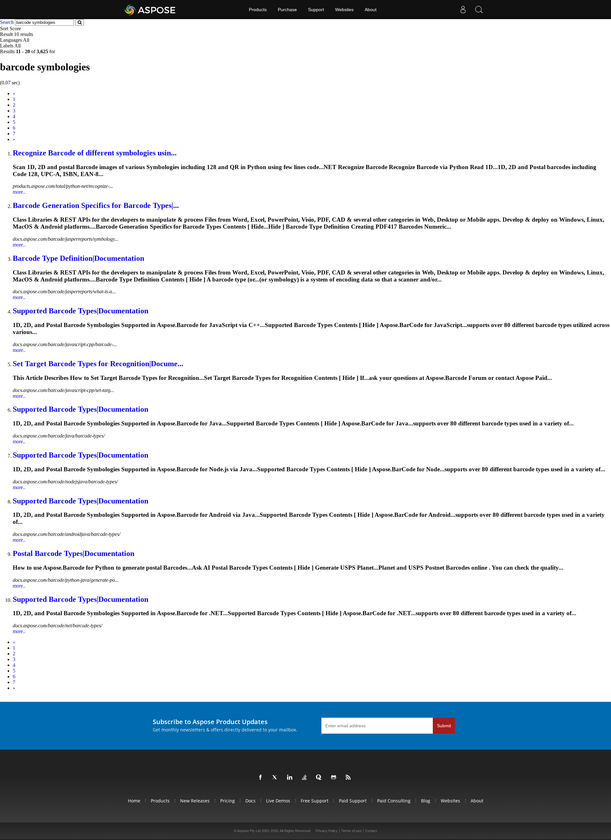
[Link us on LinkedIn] (291, 777)
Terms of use (351, 831)
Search (7, 22)
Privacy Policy (327, 831)
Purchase (287, 9)
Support (316, 9)
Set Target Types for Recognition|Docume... (98, 363)
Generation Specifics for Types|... (96, 205)
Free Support (314, 801)
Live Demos (278, 801)
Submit (444, 725)
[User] (463, 9)
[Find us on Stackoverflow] (305, 777)
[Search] (479, 9)
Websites (344, 9)
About (370, 9)
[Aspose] (150, 10)
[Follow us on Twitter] (276, 777)
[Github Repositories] (335, 777)
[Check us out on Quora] (320, 777)
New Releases (195, 801)
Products (258, 9)
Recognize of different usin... (95, 153)
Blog (425, 801)
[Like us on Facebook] (261, 777)
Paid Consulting (394, 801)
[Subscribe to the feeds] (349, 777)
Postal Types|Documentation (73, 553)
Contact (371, 831)
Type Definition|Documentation (78, 258)
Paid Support (353, 801)
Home (134, 801)
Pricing (227, 801)
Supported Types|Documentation (80, 311)
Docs (250, 801)
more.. (19, 192)
